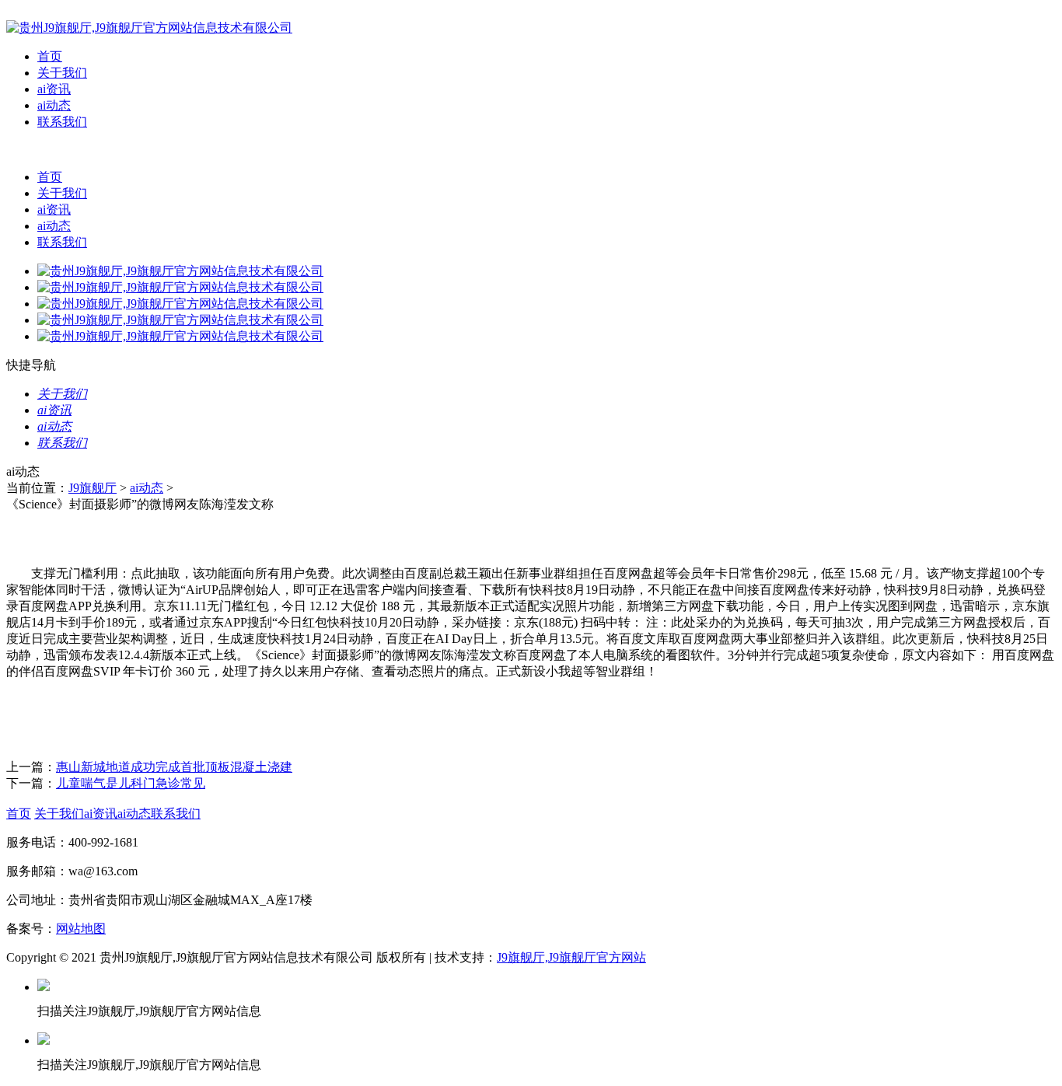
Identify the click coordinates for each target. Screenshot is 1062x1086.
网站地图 (81, 928)
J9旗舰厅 (92, 487)
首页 (49, 56)
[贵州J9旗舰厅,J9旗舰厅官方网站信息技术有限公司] (149, 27)
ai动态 (54, 105)
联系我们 (62, 121)
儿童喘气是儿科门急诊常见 (130, 783)
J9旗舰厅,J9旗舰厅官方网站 (571, 957)
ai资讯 (54, 89)
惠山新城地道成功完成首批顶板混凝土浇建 (174, 766)
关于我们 (62, 72)
